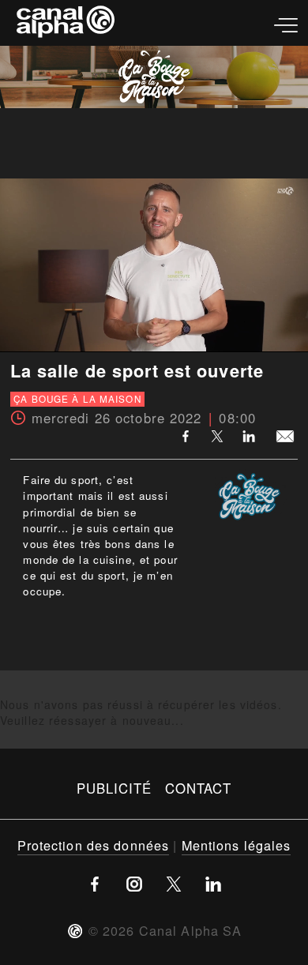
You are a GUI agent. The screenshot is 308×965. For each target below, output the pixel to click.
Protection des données (93, 844)
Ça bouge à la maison (77, 399)
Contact (198, 788)
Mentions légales (236, 844)
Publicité (114, 788)
